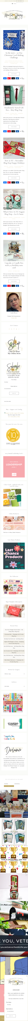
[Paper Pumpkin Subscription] (14, 610)
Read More (14, 73)
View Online (11, 416)
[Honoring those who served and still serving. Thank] (14, 943)
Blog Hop (7, 113)
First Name (14, 379)
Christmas (6, 62)
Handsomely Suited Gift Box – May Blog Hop (14, 108)
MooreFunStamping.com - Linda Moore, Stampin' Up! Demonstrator (14, 15)
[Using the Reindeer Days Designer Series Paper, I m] (14, 887)
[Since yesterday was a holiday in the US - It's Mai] (14, 915)
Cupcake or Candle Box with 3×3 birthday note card (14, 265)
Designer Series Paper (13, 62)
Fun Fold (21, 62)
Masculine (15, 114)
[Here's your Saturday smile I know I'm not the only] (14, 970)
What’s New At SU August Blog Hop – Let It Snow (14, 213)
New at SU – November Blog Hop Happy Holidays (14, 161)
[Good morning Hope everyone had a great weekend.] (14, 804)
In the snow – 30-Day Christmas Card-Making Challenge (14, 55)
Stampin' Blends (18, 167)
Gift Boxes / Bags (14, 63)
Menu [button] (15, 3)
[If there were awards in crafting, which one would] (14, 859)
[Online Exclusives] (14, 523)
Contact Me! (14, 318)
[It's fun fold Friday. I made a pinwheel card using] (14, 831)
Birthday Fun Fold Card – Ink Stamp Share (14, 638)
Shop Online (17, 416)
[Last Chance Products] (14, 568)
